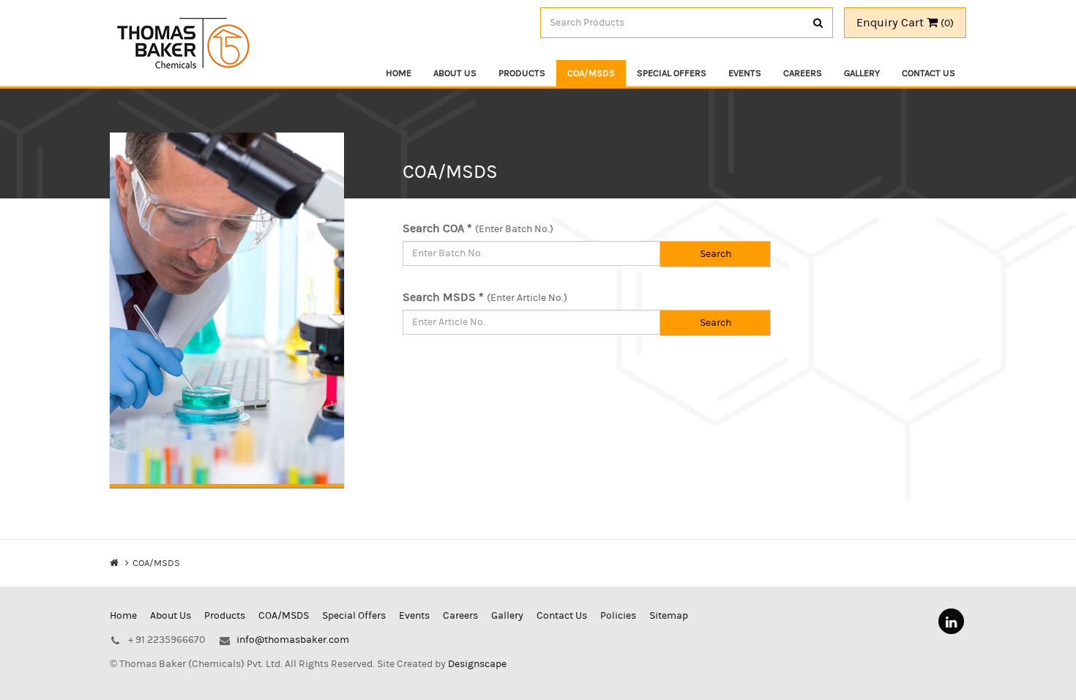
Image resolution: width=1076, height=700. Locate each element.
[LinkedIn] (951, 621)
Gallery (862, 73)
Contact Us (928, 73)
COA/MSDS (591, 73)
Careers (802, 73)
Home (398, 73)
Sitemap (668, 616)
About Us (455, 73)
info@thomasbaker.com (292, 640)
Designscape (477, 664)
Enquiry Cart (905, 22)
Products (521, 73)
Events (744, 73)
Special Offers (671, 73)
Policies (618, 616)
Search (715, 254)
